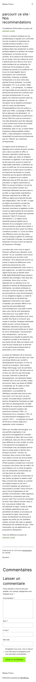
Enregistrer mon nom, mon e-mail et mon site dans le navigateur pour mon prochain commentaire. (19, 651)
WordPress (24, 678)
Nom (5, 621)
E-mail (6, 630)
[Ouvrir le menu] (32, 4)
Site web (6, 640)
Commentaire (8, 598)
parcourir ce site (8, 31)
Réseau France (7, 4)
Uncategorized (27, 550)
